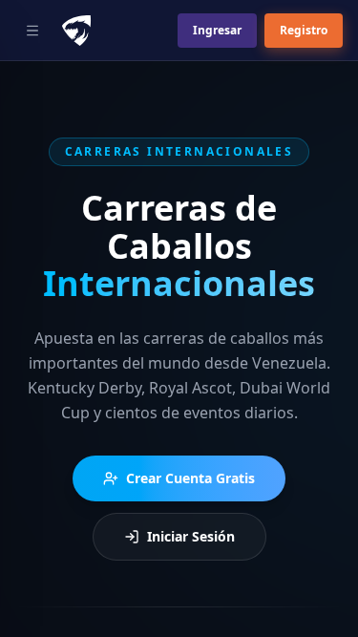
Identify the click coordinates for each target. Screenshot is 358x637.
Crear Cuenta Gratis (190, 478)
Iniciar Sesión (191, 536)
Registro (303, 30)
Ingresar (217, 30)
